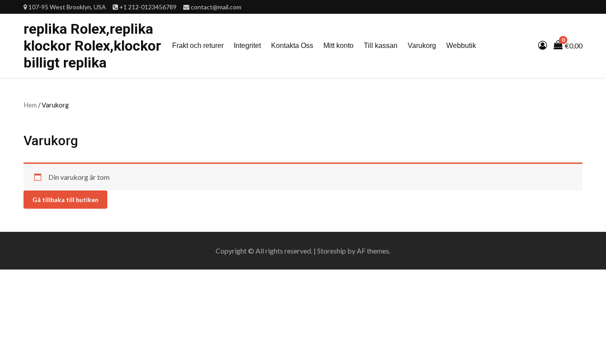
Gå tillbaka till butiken (65, 199)
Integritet (247, 45)
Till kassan (380, 45)
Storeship (331, 250)
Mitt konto (338, 45)
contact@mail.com (216, 7)
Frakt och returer (198, 45)
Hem (30, 105)
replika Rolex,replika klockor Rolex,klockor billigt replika (92, 45)
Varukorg (422, 45)
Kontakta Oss (292, 45)
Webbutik (461, 45)
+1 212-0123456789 (148, 7)
